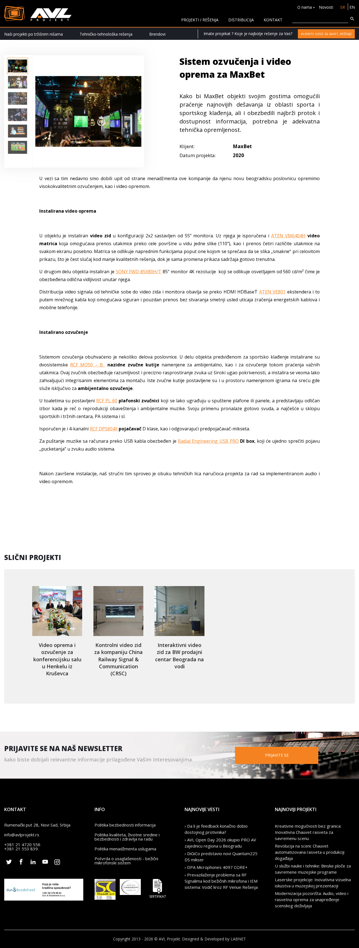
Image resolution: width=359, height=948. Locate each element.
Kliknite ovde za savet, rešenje (326, 34)
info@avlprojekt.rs (21, 834)
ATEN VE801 (272, 292)
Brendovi (157, 34)
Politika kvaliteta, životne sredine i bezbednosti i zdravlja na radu (127, 837)
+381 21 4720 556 (22, 844)
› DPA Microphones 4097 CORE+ (216, 867)
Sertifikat (157, 896)
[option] (17, 66)
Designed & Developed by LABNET (214, 939)
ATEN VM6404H (288, 236)
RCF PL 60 (106, 401)
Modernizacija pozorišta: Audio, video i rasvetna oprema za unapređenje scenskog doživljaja (311, 899)
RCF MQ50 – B (87, 365)
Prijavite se (277, 755)
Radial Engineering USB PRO (208, 441)
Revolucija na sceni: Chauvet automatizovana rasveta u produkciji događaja (309, 852)
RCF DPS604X (104, 429)
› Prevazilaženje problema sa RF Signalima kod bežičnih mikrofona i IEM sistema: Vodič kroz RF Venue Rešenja (221, 881)
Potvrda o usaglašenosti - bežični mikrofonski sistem (126, 861)
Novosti (326, 7)
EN (352, 7)
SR (342, 7)
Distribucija (241, 19)
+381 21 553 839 (21, 848)
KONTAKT (273, 19)
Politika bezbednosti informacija (125, 825)
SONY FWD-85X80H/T (139, 271)
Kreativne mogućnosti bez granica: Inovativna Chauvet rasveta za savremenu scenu (308, 832)
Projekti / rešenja (199, 19)
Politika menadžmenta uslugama (125, 848)
